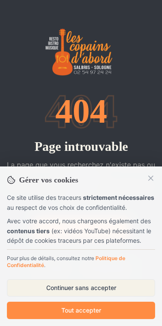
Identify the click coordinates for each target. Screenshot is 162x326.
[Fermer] (150, 178)
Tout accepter (81, 310)
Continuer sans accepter (81, 287)
